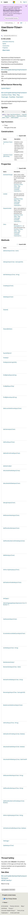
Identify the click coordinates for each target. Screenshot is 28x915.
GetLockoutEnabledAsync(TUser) (11, 470)
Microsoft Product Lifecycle (11, 10)
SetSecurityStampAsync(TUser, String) (13, 815)
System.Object (5, 88)
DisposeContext (7, 208)
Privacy (10, 908)
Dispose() (5, 309)
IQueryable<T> (18, 226)
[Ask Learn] (18, 23)
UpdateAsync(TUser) (8, 845)
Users (4, 224)
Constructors (5, 45)
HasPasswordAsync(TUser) (10, 619)
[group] (14, 116)
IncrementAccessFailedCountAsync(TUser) (14, 633)
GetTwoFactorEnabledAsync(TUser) (12, 582)
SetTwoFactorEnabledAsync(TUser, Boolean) (14, 828)
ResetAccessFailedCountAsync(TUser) (12, 705)
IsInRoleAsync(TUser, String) (10, 648)
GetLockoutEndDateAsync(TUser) (11, 483)
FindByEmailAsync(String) (9, 375)
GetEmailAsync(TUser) (9, 442)
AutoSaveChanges (8, 174)
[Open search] (20, 2)
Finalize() (5, 357)
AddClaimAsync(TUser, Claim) (11, 250)
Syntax (4, 43)
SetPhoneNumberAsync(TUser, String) (13, 788)
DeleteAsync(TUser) (8, 297)
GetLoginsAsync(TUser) (9, 502)
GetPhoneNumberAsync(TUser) (11, 528)
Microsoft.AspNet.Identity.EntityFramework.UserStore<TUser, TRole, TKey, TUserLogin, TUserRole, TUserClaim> (14, 95)
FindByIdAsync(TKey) (8, 386)
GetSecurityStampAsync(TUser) (11, 569)
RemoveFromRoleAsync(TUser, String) (13, 679)
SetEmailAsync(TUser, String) (10, 722)
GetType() (5, 598)
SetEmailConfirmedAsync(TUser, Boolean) (14, 734)
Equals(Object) (7, 353)
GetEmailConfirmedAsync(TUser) (11, 453)
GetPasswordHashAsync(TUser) (11, 515)
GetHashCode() (7, 466)
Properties (5, 47)
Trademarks (4, 913)
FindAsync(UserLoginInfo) (9, 362)
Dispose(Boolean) (7, 329)
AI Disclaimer (4, 906)
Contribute (4, 908)
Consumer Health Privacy (7, 910)
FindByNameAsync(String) (10, 397)
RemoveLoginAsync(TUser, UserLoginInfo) (14, 692)
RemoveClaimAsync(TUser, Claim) (12, 667)
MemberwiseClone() (8, 662)
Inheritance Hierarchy (8, 41)
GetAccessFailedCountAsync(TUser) (12, 408)
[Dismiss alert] (26, 6)
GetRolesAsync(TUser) (8, 555)
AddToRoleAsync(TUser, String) (11, 274)
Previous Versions (14, 906)
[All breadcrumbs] (2, 23)
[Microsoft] (14, 2)
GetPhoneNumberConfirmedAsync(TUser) (14, 541)
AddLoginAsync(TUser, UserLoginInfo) (13, 262)
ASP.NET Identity (6, 880)
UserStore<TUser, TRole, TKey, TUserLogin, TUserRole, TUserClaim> (18, 188)
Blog (22, 906)
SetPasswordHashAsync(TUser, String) (13, 775)
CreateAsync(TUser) (8, 285)
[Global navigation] (1, 2)
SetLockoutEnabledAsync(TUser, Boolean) (14, 746)
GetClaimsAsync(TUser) (9, 429)
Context (5, 194)
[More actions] (25, 23)
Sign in (25, 2)
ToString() (5, 841)
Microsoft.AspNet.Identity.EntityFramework (9, 23)
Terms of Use (20, 910)
